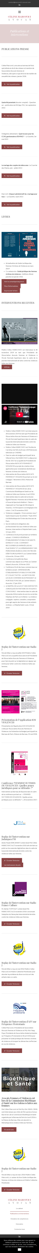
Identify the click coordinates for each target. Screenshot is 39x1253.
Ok (19, 1249)
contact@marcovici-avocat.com (19, 2)
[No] (36, 1245)
